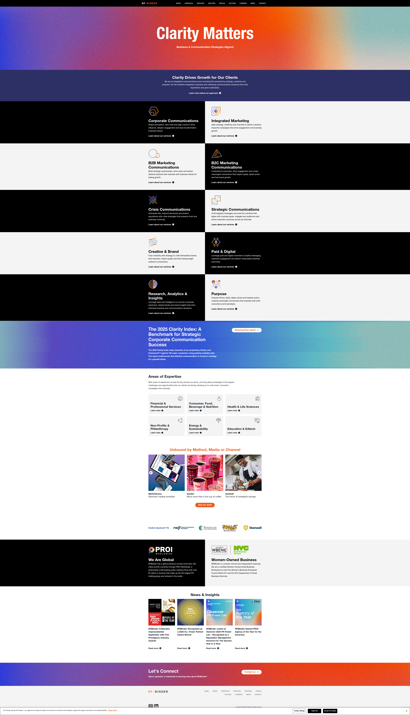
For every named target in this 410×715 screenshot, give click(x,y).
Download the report (245, 330)
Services (200, 3)
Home (206, 691)
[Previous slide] (150, 472)
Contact (262, 3)
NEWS (253, 3)
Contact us (250, 672)
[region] (205, 711)
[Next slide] (259, 472)
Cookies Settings (299, 711)
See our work (205, 505)
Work (178, 3)
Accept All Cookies (330, 711)
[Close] (406, 710)
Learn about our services (159, 136)
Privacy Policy (112, 710)
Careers (243, 3)
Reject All (314, 711)
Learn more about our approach (203, 93)
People (222, 3)
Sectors (211, 3)
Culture (232, 3)
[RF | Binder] (149, 3)
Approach (189, 3)
